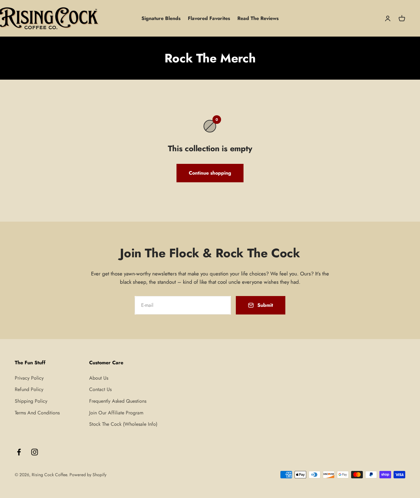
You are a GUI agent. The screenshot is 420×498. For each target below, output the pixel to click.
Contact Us (100, 389)
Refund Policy (29, 389)
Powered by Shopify (87, 475)
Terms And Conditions (37, 412)
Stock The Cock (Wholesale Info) (123, 424)
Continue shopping (210, 172)
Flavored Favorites (209, 18)
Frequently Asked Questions (117, 401)
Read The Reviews (258, 18)
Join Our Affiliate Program (116, 412)
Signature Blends (160, 18)
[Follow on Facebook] (19, 452)
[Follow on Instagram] (34, 452)
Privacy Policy (29, 377)
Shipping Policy (31, 401)
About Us (98, 377)
